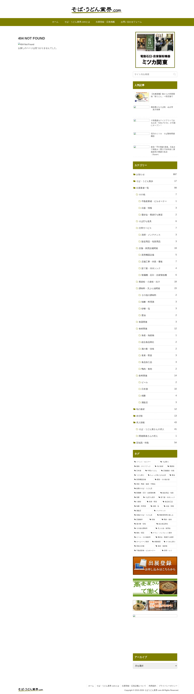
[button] (174, 74)
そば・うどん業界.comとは (108, 686)
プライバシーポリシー (168, 686)
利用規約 (152, 686)
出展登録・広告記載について (134, 686)
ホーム (91, 686)
